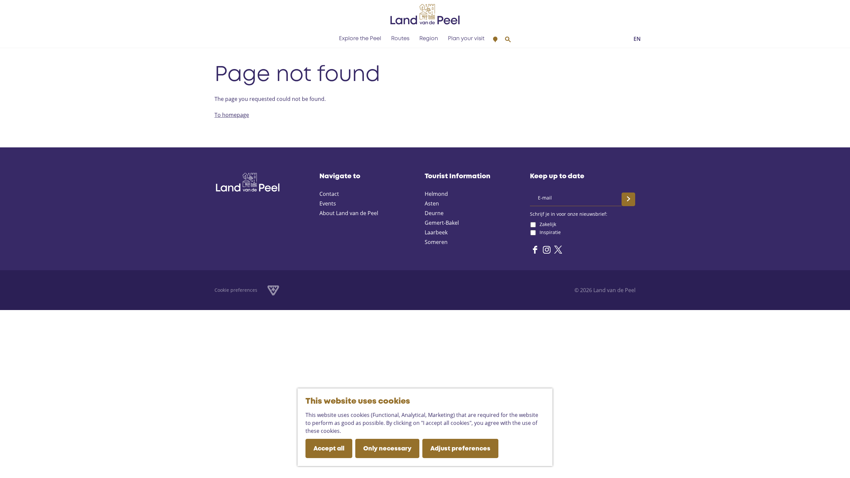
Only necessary (387, 448)
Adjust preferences (460, 448)
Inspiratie (550, 232)
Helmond (436, 194)
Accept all (328, 448)
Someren (436, 242)
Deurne (434, 213)
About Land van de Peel (348, 213)
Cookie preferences (235, 290)
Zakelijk (548, 224)
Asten (432, 203)
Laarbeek (436, 232)
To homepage (231, 115)
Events (327, 203)
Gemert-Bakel (442, 222)
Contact (329, 194)
